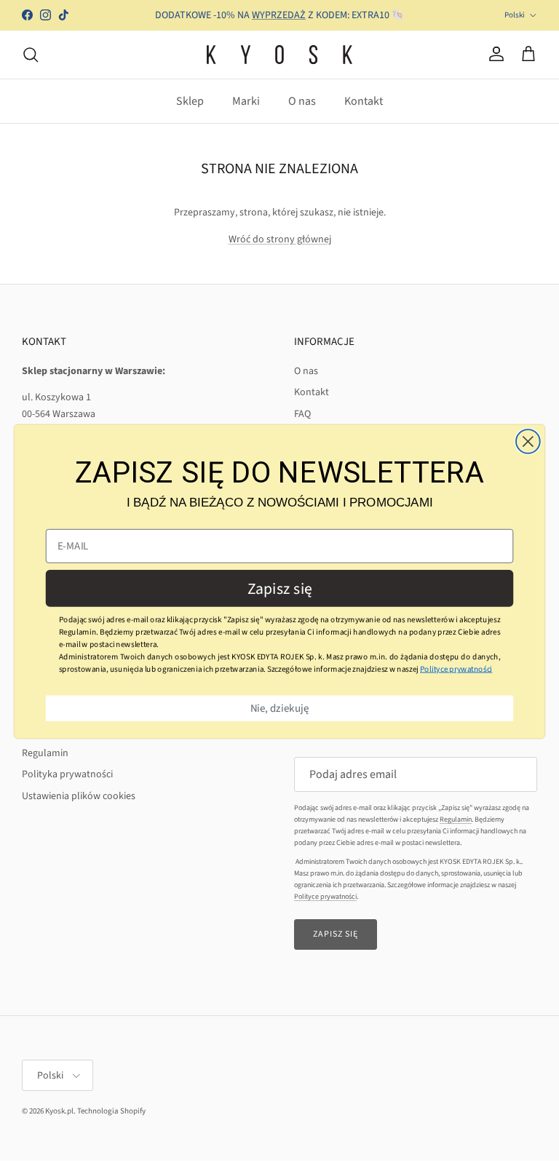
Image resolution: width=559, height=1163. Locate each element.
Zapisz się (279, 588)
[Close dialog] (528, 441)
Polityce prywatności (456, 669)
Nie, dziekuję (279, 708)
